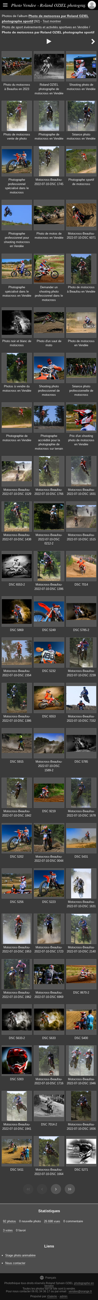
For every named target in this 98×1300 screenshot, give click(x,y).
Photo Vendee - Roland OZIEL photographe (50, 5)
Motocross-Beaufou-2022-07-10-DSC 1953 (16, 949)
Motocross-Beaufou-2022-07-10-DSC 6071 (81, 236)
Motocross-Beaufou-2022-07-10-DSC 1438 (16, 537)
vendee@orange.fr (80, 1291)
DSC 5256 (16, 902)
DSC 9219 (49, 811)
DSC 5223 (49, 902)
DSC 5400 (81, 1038)
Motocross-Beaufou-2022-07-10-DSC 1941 (16, 1126)
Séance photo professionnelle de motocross (81, 390)
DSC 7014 (81, 584)
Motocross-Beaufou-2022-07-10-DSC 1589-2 (49, 766)
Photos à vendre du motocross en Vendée (17, 388)
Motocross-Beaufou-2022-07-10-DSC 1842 (16, 813)
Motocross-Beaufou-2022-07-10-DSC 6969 (48, 995)
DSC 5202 (16, 856)
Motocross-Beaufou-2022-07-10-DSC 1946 (81, 1081)
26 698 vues (52, 1221)
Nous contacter (15, 1263)
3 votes (8, 1230)
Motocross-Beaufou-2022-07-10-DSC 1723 (48, 949)
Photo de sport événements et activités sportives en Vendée (45, 27)
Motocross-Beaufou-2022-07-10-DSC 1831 (81, 492)
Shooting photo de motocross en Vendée (81, 87)
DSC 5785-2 (81, 630)
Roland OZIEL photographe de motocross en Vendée (49, 89)
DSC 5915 (16, 761)
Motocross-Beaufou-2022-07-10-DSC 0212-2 (49, 539)
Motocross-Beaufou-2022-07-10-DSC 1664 (48, 1172)
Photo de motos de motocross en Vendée (49, 236)
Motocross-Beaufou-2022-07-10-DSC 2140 (81, 949)
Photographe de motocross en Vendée (49, 136)
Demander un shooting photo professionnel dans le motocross (49, 294)
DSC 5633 (49, 1038)
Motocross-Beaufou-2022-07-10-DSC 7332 (81, 718)
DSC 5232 (49, 671)
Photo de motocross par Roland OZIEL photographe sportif (48, 32)
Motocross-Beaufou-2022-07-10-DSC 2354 (16, 673)
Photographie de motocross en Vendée (17, 438)
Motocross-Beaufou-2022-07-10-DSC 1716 (48, 1081)
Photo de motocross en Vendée (81, 343)
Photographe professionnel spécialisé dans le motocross (17, 186)
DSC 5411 (16, 1169)
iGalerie (52, 1296)
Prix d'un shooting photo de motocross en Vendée (81, 440)
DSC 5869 (16, 630)
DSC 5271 (81, 1169)
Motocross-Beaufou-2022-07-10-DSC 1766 (48, 492)
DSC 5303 (16, 1079)
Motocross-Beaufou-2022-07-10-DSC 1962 (16, 995)
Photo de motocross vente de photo (16, 136)
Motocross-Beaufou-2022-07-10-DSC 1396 (48, 587)
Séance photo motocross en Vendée (81, 136)
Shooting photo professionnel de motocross (49, 390)
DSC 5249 (49, 630)
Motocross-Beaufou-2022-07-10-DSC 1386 (16, 718)
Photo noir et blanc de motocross (16, 343)
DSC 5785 (81, 761)
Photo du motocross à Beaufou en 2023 (16, 87)
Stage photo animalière (20, 1255)
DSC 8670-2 (81, 992)
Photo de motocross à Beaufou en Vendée (81, 289)
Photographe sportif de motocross (81, 182)
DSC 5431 (81, 856)
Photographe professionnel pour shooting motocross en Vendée (17, 240)
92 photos (9, 1221)
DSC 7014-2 (49, 1124)
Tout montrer (52, 21)
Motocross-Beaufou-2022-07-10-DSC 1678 (81, 813)
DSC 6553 (49, 716)
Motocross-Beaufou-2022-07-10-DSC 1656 (81, 1126)
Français (48, 1277)
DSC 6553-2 (17, 584)
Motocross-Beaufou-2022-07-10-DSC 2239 (81, 673)
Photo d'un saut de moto (49, 343)
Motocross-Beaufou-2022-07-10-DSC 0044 (48, 859)
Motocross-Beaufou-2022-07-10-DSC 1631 (81, 904)
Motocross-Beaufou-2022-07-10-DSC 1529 (16, 492)
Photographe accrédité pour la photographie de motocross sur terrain (49, 442)
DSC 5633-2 (17, 1038)
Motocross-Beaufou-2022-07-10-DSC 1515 (81, 537)
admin (63, 1296)
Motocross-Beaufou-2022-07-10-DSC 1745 (48, 182)
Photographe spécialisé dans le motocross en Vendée (17, 291)
